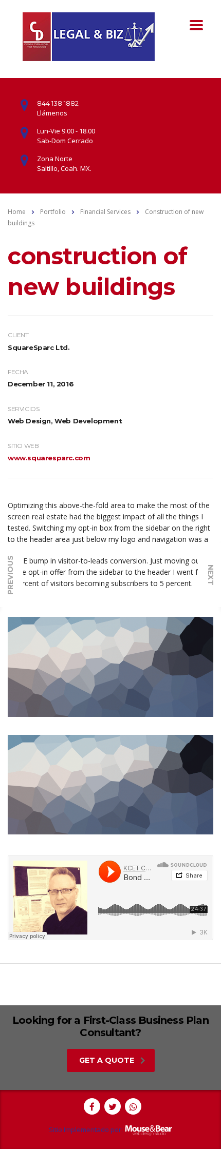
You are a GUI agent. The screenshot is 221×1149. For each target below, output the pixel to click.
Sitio (55, 1130)
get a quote (106, 1060)
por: (116, 1130)
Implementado (86, 1130)
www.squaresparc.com (49, 458)
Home (17, 211)
